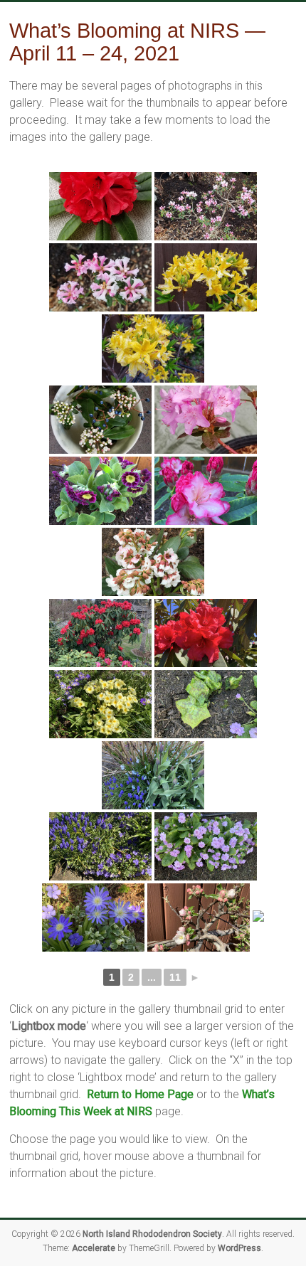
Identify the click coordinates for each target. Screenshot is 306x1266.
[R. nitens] (205, 419)
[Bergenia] (153, 562)
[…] (153, 988)
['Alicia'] (100, 491)
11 (175, 1048)
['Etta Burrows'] (100, 206)
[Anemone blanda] (100, 917)
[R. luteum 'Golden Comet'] (205, 277)
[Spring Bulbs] (153, 775)
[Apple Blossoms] (205, 917)
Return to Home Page (140, 1165)
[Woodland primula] (205, 846)
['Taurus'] (100, 633)
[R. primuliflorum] (205, 206)
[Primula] (100, 704)
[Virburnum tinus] (100, 419)
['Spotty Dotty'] (205, 704)
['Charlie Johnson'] (205, 491)
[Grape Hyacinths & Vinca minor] (100, 846)
